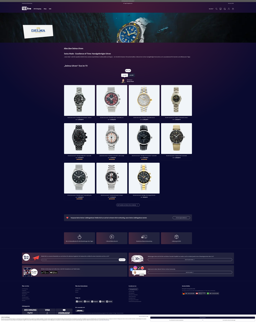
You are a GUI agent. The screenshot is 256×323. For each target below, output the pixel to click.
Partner (76, 292)
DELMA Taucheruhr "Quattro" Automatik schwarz (176, 117)
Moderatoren (24, 293)
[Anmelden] (229, 8)
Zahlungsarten (132, 293)
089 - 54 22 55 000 (189, 293)
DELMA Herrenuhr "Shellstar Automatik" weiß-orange (112, 155)
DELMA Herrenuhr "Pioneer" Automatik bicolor (144, 117)
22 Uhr (124, 75)
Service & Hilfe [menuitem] (231, 3)
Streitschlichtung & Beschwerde (135, 301)
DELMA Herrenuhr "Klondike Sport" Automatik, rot (111, 117)
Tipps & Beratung (132, 296)
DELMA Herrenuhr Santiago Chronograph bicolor (144, 195)
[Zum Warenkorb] (233, 8)
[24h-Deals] (225, 9)
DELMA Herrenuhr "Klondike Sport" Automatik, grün (79, 195)
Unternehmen (78, 288)
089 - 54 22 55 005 (214, 293)
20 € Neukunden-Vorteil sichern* (128, 1)
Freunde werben (25, 297)
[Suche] (216, 8)
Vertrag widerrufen (133, 289)
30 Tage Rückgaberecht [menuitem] (127, 3)
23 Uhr (131, 75)
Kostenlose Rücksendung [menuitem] (27, 3)
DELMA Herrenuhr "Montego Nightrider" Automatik (79, 155)
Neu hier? (211, 8)
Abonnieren (122, 259)
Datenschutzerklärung (105, 319)
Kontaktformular (132, 298)
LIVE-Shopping (37, 9)
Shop (45, 9)
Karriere (76, 290)
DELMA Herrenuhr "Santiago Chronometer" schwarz (79, 117)
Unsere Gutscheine (25, 298)
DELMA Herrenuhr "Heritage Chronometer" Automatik (144, 155)
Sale (50, 9)
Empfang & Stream (25, 292)
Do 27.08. (128, 70)
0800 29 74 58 (202, 293)
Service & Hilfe (131, 291)
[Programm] (220, 8)
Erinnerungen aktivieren (181, 217)
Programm (24, 290)
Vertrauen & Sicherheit (133, 294)
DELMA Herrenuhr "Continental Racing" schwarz (112, 195)
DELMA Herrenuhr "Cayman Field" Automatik (176, 155)
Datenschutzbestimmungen (143, 316)
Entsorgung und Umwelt (133, 299)
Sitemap (23, 300)
